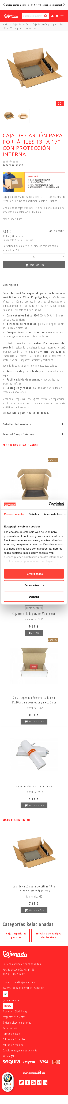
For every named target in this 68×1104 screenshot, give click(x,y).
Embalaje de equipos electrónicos (48, 935)
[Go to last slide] (4, 5)
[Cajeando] (11, 16)
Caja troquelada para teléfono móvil (33, 614)
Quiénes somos (11, 1000)
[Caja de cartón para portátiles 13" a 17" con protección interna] (60, 103)
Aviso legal (8, 1056)
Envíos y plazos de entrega (17, 1022)
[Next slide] (63, 5)
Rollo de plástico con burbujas (34, 786)
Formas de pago (11, 1034)
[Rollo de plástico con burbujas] (34, 754)
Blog (7, 1006)
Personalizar (32, 585)
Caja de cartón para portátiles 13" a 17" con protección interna (34, 888)
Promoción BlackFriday (15, 1011)
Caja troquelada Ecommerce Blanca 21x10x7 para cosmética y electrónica (34, 699)
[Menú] (62, 16)
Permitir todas (34, 573)
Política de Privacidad (14, 1039)
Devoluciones (10, 1028)
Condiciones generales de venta (20, 1050)
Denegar (34, 596)
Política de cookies (13, 1045)
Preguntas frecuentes (14, 1017)
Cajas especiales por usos (16, 935)
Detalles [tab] (34, 513)
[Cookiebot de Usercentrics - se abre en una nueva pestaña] (49, 504)
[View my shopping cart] (57, 15)
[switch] (8, 1088)
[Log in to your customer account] (52, 15)
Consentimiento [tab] (14, 513)
